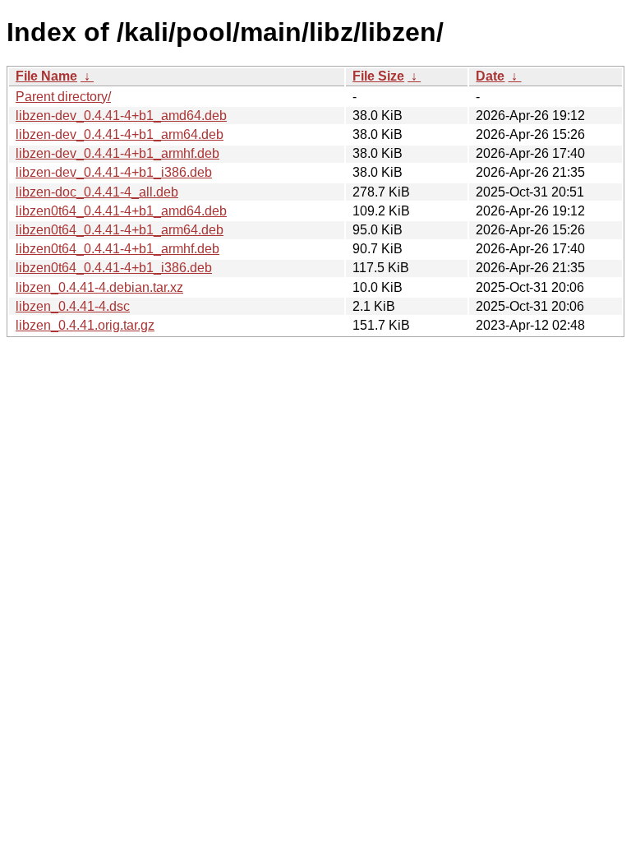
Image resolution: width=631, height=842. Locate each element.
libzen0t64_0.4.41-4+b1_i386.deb (114, 268)
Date (490, 76)
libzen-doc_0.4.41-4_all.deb (97, 192)
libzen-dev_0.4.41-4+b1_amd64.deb (121, 116)
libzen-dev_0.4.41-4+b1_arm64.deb (119, 134)
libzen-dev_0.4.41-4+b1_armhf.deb (117, 153)
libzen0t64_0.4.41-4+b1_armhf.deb (117, 249)
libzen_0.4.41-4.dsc (73, 306)
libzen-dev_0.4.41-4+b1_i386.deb (114, 172)
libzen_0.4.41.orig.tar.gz (85, 325)
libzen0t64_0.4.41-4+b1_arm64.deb (119, 230)
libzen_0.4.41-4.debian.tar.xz (99, 287)
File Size (378, 76)
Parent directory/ (63, 97)
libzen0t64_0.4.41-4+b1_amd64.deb (121, 211)
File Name (46, 76)
